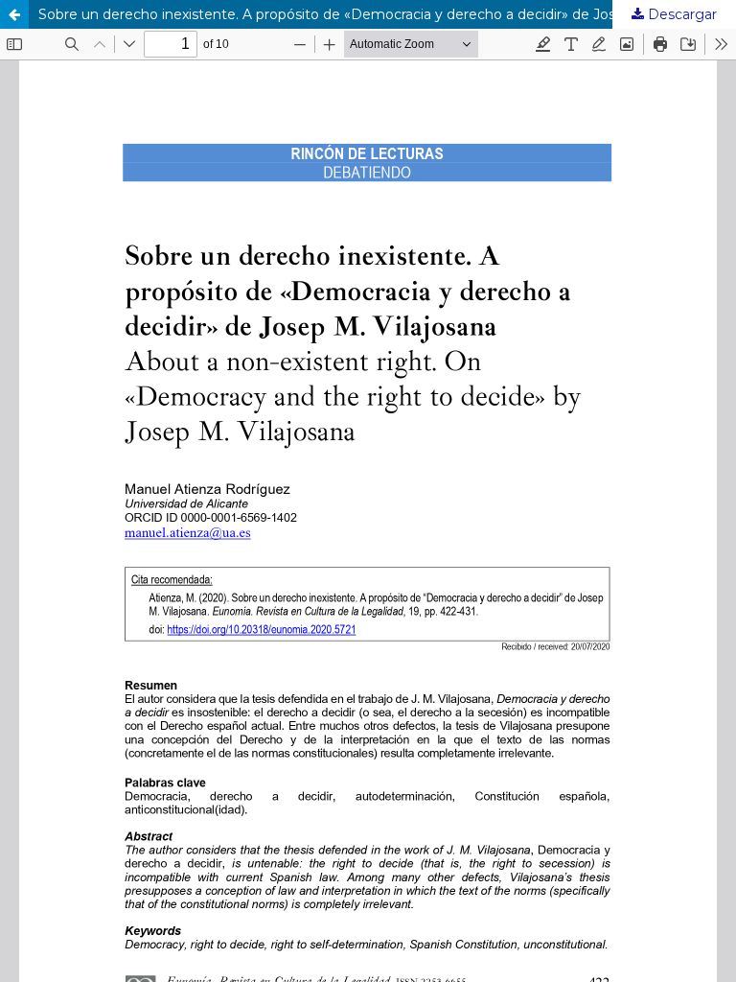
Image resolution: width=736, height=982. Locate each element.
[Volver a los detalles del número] (14, 14)
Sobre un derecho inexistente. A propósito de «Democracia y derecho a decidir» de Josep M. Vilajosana (380, 14)
